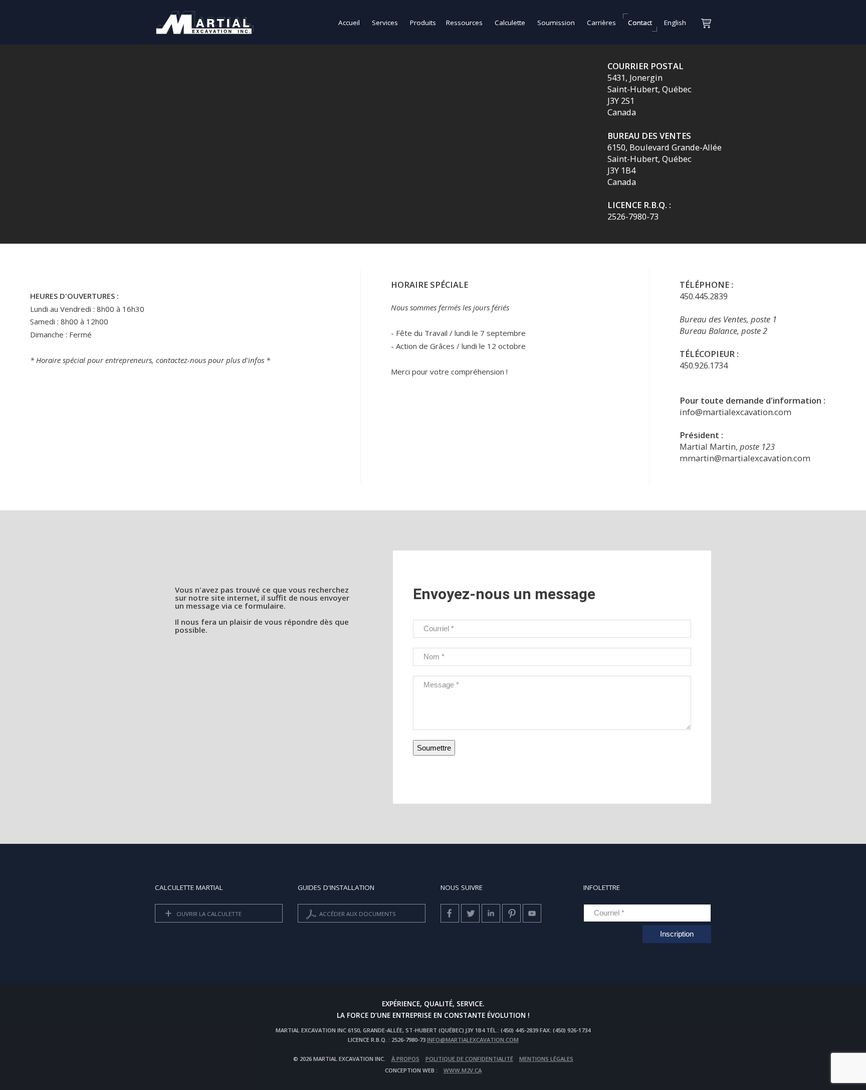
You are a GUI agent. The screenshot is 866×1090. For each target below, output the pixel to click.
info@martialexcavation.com (473, 1039)
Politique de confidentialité (469, 1058)
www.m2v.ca (463, 1070)
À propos (405, 1058)
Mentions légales (546, 1058)
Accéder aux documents (357, 913)
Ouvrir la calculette (208, 913)
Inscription (677, 934)
